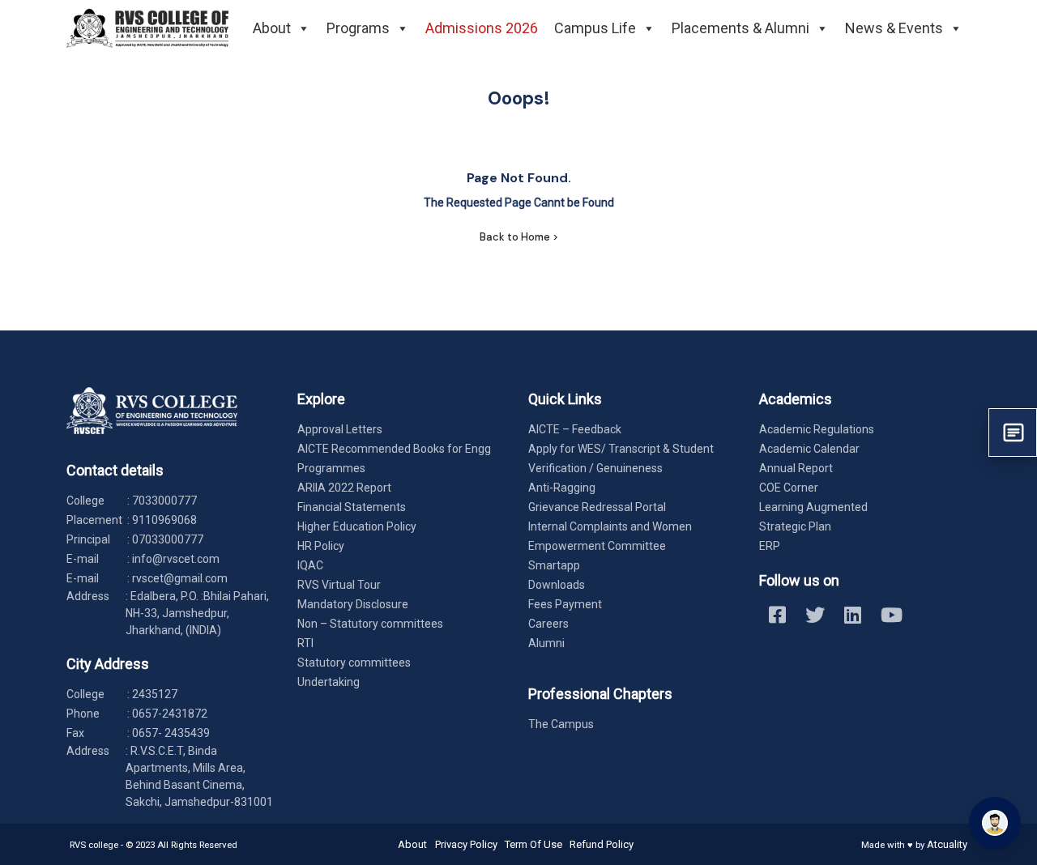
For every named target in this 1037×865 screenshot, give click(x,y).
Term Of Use (533, 844)
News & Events (894, 27)
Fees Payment (565, 604)
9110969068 (164, 519)
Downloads (556, 584)
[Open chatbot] (995, 823)
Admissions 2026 (481, 27)
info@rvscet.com (176, 558)
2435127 (154, 694)
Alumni (546, 643)
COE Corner (788, 487)
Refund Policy (602, 844)
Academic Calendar (809, 448)
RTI (305, 643)
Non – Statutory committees (370, 623)
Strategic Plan (795, 526)
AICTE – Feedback (574, 429)
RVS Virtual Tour (339, 584)
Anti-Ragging (561, 487)
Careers (548, 623)
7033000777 (164, 500)
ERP (769, 545)
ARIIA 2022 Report (344, 487)
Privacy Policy (466, 844)
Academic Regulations (816, 429)
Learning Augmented (813, 507)
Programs (358, 27)
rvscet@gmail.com (180, 578)
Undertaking (328, 681)
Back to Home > (519, 237)
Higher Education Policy (356, 526)
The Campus (561, 724)
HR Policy (320, 545)
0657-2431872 (169, 713)
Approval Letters (339, 429)
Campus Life (595, 27)
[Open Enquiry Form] (1012, 432)
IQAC (310, 565)
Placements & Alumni (740, 27)
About (272, 27)
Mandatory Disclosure (352, 604)
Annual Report (796, 468)
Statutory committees (354, 662)
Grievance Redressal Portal (597, 507)
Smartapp (554, 565)
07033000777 (167, 539)
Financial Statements (351, 507)
